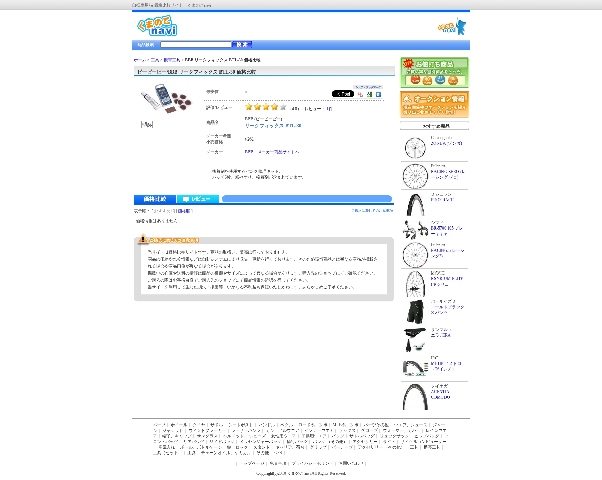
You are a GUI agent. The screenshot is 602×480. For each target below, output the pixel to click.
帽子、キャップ (177, 436)
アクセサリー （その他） (381, 447)
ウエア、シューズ (410, 424)
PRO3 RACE (442, 199)
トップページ (251, 463)
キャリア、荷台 (289, 447)
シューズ (257, 436)
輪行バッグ (297, 441)
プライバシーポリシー (312, 463)
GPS (278, 452)
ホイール (179, 424)
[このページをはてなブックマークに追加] (378, 95)
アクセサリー (365, 441)
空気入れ (166, 447)
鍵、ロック (237, 447)
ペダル (286, 424)
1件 (329, 108)
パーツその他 (376, 424)
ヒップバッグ (426, 436)
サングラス (207, 436)
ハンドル (266, 424)
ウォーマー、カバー (401, 430)
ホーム (140, 60)
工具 (155, 60)
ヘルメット (233, 436)
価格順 (184, 211)
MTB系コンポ (345, 424)
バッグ (338, 436)
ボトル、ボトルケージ (201, 447)
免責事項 (278, 463)
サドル (216, 424)
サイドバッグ (221, 441)
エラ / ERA (441, 335)
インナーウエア (319, 430)
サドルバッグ (362, 436)
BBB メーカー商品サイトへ (272, 152)
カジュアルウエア (282, 430)
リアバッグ (193, 441)
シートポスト (240, 424)
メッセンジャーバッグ (260, 441)
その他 (262, 452)
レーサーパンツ (246, 430)
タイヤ (199, 424)
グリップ (318, 447)
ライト (389, 441)
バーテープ (342, 447)
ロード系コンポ (312, 424)
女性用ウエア (283, 436)
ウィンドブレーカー (207, 430)
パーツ (159, 424)
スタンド (261, 447)
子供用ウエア (313, 436)
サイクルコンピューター (424, 441)
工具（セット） (167, 452)
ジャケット (172, 430)
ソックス (347, 430)
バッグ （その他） (330, 441)
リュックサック (394, 436)
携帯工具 (172, 60)
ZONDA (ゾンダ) (446, 143)
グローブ (369, 430)
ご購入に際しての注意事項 (372, 210)
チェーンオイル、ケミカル (226, 452)
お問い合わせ (351, 463)
